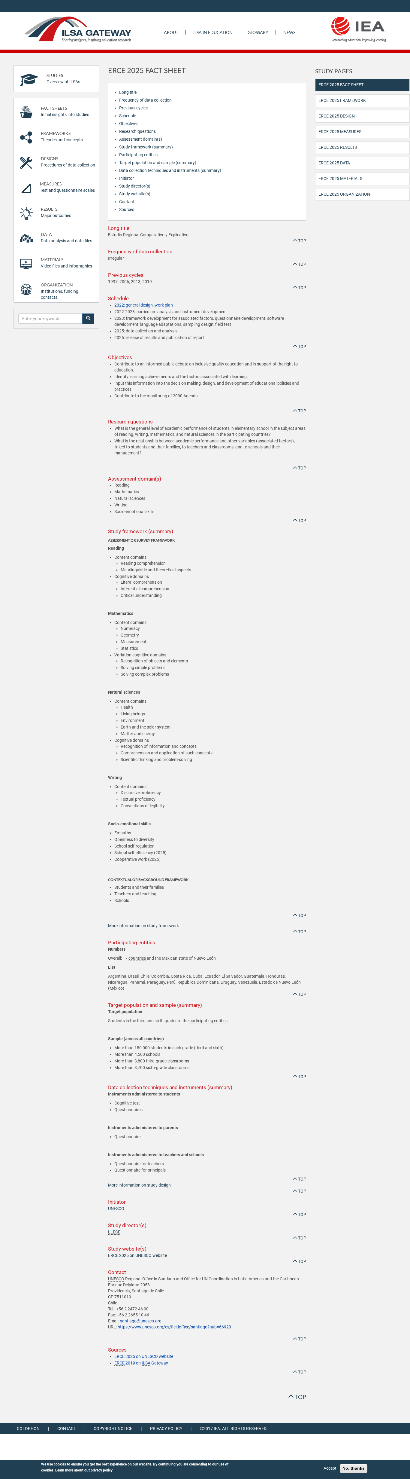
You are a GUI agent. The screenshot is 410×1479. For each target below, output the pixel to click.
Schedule (127, 115)
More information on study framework (143, 925)
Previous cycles (133, 107)
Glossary (258, 32)
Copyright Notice (113, 1428)
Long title (128, 92)
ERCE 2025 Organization (344, 194)
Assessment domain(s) (140, 139)
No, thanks (353, 1468)
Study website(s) (134, 193)
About (171, 32)
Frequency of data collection (145, 100)
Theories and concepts (62, 136)
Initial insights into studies (65, 111)
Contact (126, 201)
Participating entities (138, 154)
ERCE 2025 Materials (340, 178)
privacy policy (102, 1470)
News (289, 32)
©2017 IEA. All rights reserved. (233, 1428)
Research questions (137, 131)
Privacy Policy (166, 1428)
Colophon (28, 1428)
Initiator (126, 178)
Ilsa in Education (213, 32)
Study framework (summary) (146, 147)
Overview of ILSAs (63, 78)
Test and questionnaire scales (67, 187)
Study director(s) (134, 186)
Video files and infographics (66, 262)
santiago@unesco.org (140, 1321)
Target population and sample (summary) (157, 162)
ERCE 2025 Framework (342, 100)
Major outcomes (56, 212)
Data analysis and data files (66, 237)
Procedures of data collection (68, 161)
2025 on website (137, 1255)
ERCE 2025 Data (334, 162)
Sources (126, 209)
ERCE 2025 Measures (339, 131)
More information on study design (139, 1185)
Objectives (128, 123)
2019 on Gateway (141, 1363)
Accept (330, 1468)
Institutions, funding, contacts (60, 291)
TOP (301, 240)
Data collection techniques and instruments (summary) (170, 170)
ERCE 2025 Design (336, 116)
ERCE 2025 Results (337, 147)
